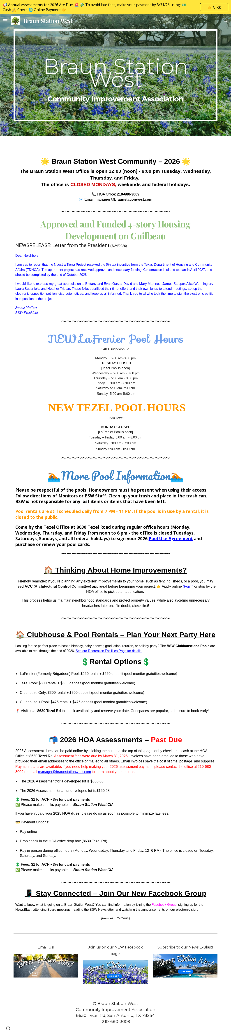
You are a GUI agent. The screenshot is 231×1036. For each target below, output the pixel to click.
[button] (5, 20)
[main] (116, 75)
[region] (115, 7)
